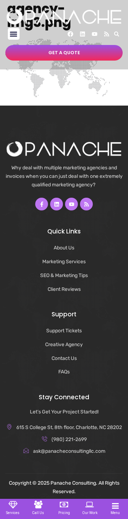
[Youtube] (94, 34)
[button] (14, 34)
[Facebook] (70, 34)
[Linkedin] (82, 34)
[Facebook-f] (41, 204)
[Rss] (107, 34)
